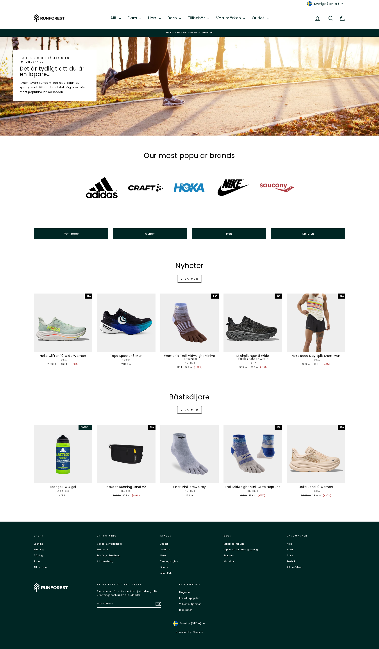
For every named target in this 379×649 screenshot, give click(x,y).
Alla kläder (166, 573)
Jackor (164, 544)
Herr (153, 18)
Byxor (163, 555)
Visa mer (190, 279)
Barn (173, 18)
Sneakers (229, 555)
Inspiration (185, 610)
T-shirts (165, 549)
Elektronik (103, 549)
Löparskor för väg (233, 544)
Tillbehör (197, 18)
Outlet (258, 18)
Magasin (184, 592)
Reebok (291, 561)
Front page (71, 234)
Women (150, 234)
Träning (38, 555)
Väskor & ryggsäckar (109, 544)
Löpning (38, 544)
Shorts (164, 567)
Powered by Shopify (189, 632)
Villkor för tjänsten (190, 604)
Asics (290, 555)
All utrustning (105, 561)
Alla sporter (41, 567)
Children (308, 234)
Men (229, 234)
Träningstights (169, 561)
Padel (37, 561)
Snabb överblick (63, 347)
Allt (114, 18)
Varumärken (229, 18)
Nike (289, 544)
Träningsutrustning (108, 555)
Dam (133, 18)
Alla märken (294, 567)
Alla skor (228, 561)
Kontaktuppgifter (189, 598)
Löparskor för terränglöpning (240, 549)
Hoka (290, 549)
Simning (39, 549)
